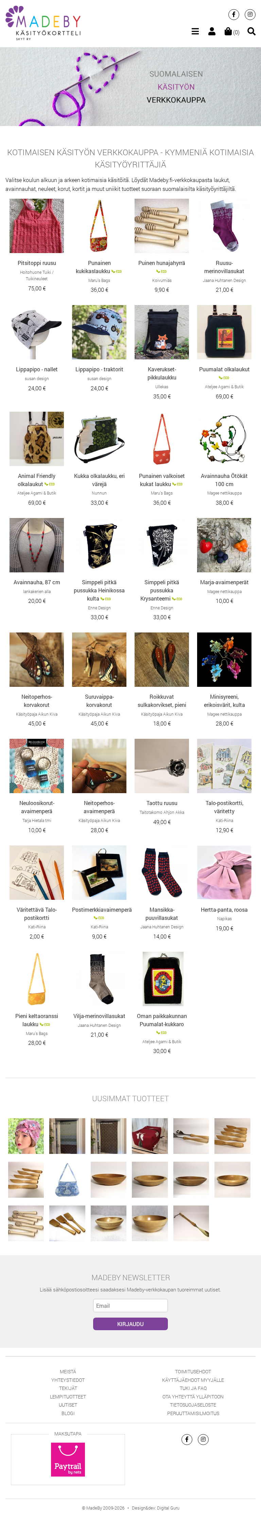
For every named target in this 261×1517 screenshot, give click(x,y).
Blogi (68, 1413)
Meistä (68, 1371)
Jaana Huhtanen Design (224, 280)
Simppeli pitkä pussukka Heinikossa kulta (99, 590)
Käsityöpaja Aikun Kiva (36, 714)
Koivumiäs (162, 280)
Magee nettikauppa (224, 493)
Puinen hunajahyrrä (161, 262)
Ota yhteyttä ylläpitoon (193, 1396)
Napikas (224, 918)
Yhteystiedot (68, 1380)
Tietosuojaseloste (193, 1405)
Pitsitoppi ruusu (37, 262)
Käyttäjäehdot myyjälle (193, 1380)
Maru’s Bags (99, 280)
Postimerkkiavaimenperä (102, 909)
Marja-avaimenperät (224, 582)
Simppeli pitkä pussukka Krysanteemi (159, 590)
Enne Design (99, 607)
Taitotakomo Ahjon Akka (162, 812)
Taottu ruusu (161, 802)
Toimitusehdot (193, 1371)
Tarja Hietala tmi (36, 820)
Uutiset (68, 1405)
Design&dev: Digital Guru (155, 1508)
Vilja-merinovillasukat (99, 1015)
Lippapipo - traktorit (99, 369)
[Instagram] (250, 14)
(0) (236, 32)
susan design (37, 378)
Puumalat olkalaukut (224, 369)
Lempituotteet (68, 1396)
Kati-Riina (224, 820)
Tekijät (68, 1388)
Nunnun (99, 493)
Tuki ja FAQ (193, 1388)
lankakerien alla (37, 591)
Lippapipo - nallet (37, 369)
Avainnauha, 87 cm (37, 582)
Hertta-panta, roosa (224, 909)
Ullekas (161, 386)
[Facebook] (233, 14)
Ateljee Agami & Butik (224, 386)
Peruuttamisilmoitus (193, 1413)
